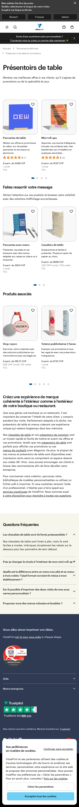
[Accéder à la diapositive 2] (37, 178)
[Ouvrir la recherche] (15, 27)
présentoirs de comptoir (54, 434)
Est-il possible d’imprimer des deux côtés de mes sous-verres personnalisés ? (36, 591)
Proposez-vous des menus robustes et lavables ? (32, 603)
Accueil (7, 48)
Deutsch (13, 17)
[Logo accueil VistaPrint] (39, 27)
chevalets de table (19, 434)
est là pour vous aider (28, 636)
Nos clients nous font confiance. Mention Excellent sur (36, 729)
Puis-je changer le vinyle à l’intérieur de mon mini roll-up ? (39, 561)
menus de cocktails (14, 450)
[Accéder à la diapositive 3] (42, 178)
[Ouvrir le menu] (7, 27)
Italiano (65, 17)
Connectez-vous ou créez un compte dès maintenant (37, 40)
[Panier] (72, 27)
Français (39, 17)
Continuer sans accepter (58, 748)
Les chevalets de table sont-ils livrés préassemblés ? (35, 534)
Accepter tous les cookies (40, 796)
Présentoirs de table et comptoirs (23, 53)
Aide (6, 678)
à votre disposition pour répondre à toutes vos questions (37, 495)
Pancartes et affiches (27, 48)
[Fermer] (75, 3)
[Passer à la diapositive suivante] (74, 38)
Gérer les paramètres (41, 786)
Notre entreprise (13, 688)
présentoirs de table (54, 442)
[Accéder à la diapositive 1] (33, 178)
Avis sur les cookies (55, 778)
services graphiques (15, 491)
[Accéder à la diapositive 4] (46, 178)
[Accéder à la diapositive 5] (48, 384)
